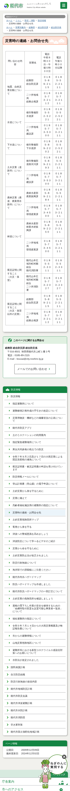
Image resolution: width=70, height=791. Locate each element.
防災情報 (15, 389)
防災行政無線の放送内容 (24, 681)
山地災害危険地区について (27, 643)
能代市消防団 (18, 717)
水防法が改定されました (26, 660)
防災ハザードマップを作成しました (32, 584)
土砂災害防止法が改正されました (30, 555)
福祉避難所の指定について (27, 618)
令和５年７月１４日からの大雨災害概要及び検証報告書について (38, 627)
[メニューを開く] (63, 5)
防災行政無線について (24, 563)
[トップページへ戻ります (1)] (14, 6)
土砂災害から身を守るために (28, 491)
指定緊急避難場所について (27, 442)
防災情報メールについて (26, 476)
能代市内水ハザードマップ (27, 577)
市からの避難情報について (27, 636)
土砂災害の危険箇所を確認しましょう (33, 598)
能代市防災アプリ (22, 428)
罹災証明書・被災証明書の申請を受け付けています (38, 468)
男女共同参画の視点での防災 (28, 449)
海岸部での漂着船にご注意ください (32, 570)
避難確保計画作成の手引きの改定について (35, 410)
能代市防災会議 (19, 696)
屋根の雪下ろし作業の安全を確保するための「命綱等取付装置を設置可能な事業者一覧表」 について (38, 608)
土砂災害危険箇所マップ (26, 519)
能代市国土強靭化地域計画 (25, 732)
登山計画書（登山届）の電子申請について (35, 484)
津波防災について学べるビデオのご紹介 (34, 541)
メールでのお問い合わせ (32, 368)
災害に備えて (20, 498)
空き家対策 (17, 724)
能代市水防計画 (19, 710)
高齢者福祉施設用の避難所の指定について (35, 505)
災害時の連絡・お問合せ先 (27, 512)
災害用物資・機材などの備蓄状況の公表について (38, 419)
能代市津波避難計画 (21, 703)
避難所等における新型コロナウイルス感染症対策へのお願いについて (38, 651)
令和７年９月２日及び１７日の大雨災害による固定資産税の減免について (38, 458)
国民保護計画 (18, 667)
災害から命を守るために (26, 548)
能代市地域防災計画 (21, 689)
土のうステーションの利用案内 (29, 435)
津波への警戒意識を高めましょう (30, 534)
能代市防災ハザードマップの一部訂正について (38, 591)
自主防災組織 (18, 674)
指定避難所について (23, 403)
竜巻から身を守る (22, 527)
